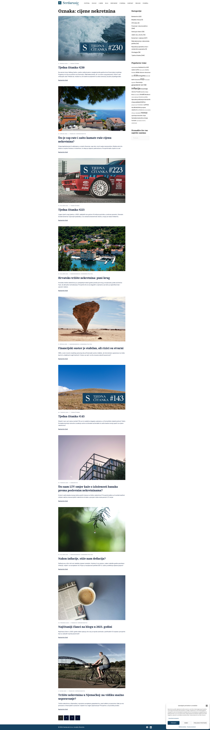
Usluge (94, 3)
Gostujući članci (136, 31)
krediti (142, 94)
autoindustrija (134, 67)
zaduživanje (134, 123)
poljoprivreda (134, 104)
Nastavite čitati (63, 80)
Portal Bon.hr (141, 104)
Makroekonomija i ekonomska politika (81, 273)
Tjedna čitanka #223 (71, 209)
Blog (106, 3)
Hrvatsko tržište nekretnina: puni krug (84, 278)
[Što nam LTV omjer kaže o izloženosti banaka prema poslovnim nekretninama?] (91, 457)
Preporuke (113, 3)
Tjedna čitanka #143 (71, 416)
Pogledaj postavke (200, 723)
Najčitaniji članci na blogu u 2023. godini (85, 626)
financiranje (139, 82)
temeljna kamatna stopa (139, 118)
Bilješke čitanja (136, 20)
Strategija (134, 52)
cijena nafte (135, 70)
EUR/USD (148, 75)
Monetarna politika (143, 97)
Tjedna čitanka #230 (71, 67)
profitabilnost (141, 110)
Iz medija (122, 3)
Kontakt (130, 3)
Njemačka (134, 99)
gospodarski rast (137, 85)
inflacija (135, 88)
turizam (133, 120)
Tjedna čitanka (74, 63)
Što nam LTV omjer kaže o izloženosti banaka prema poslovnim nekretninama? (88, 488)
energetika (141, 76)
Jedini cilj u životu (137, 35)
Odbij (186, 723)
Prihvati (173, 723)
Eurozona (137, 79)
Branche (81, 727)
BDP (147, 67)
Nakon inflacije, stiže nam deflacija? (82, 558)
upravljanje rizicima (141, 120)
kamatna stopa (144, 91)
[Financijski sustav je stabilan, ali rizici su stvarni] (91, 319)
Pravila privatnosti (191, 726)
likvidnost (147, 94)
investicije (144, 89)
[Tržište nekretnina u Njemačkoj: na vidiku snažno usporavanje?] (91, 665)
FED (142, 79)
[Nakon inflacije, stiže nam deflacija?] (91, 529)
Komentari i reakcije (137, 38)
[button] (207, 706)
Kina (132, 94)
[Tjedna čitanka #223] (91, 180)
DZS (132, 75)
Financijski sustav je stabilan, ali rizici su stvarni (91, 348)
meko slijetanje (134, 97)
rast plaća (137, 113)
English (137, 3)
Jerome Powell (135, 92)
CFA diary (134, 23)
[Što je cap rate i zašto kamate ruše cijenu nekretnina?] (91, 108)
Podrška (145, 3)
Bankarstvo (74, 482)
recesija (144, 113)
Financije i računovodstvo (78, 133)
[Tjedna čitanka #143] (91, 387)
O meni (101, 3)
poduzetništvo (140, 102)
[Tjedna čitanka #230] (91, 38)
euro (133, 79)
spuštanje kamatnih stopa (138, 115)
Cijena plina (142, 69)
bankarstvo (142, 67)
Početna (86, 3)
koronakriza (137, 94)
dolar (137, 72)
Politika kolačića (182, 726)
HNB (145, 85)
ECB (136, 75)
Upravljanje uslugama (173, 718)
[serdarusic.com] (68, 3)
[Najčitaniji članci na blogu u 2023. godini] (91, 597)
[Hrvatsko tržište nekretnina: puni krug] (91, 248)
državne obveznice (145, 72)
